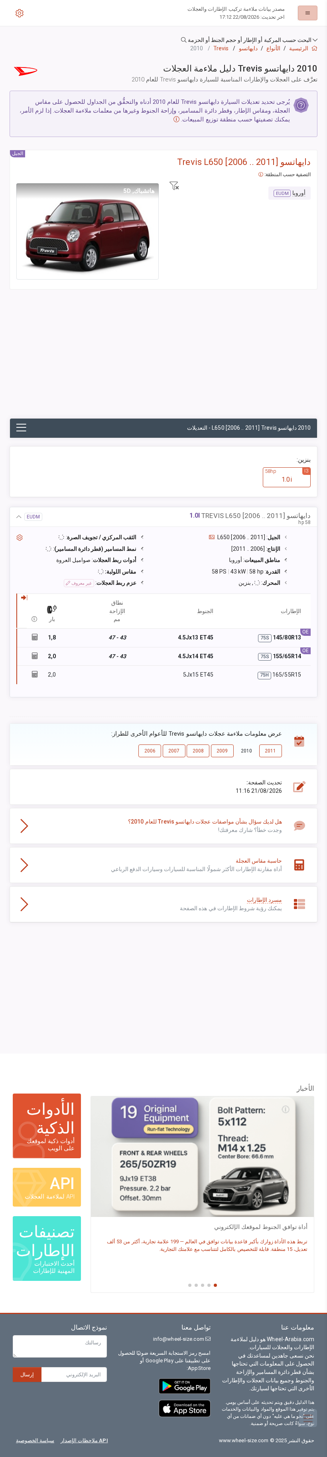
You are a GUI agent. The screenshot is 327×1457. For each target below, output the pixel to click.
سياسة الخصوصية (35, 1440)
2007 (173, 751)
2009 (222, 751)
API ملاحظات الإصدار (84, 1440)
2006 (150, 751)
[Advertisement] (163, 358)
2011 (270, 751)
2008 (198, 751)
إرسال (27, 1375)
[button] (163, 40)
